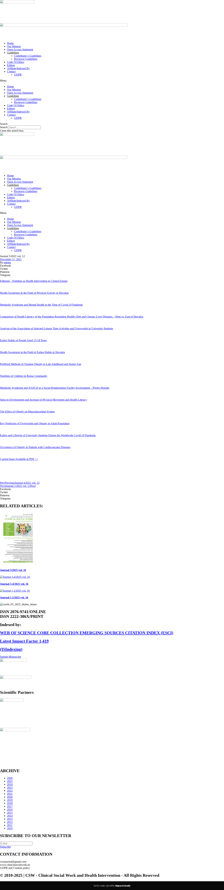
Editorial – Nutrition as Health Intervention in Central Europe (34, 280)
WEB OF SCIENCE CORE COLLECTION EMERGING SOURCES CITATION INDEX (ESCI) (86, 633)
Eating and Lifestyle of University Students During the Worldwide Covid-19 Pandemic (48, 435)
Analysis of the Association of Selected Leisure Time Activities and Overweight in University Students (56, 328)
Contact (11, 71)
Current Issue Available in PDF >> (19, 459)
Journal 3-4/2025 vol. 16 (14, 583)
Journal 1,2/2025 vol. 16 (14, 597)
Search (4, 127)
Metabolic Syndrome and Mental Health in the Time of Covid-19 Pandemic (41, 304)
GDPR (18, 74)
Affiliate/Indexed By (18, 68)
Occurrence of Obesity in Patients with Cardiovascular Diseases (35, 447)
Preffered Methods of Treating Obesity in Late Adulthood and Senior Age (40, 364)
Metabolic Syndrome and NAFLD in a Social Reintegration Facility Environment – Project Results (54, 387)
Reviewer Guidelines (25, 58)
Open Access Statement (20, 49)
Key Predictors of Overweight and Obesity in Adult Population (34, 423)
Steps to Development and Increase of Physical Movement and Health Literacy (43, 399)
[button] (112, 80)
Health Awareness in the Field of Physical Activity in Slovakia (34, 292)
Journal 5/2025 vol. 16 (13, 570)
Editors (11, 65)
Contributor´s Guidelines (27, 55)
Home (10, 43)
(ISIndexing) (11, 649)
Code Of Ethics (15, 62)
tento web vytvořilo (112, 885)
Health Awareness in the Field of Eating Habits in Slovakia (32, 352)
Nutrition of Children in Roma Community (23, 375)
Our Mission (14, 46)
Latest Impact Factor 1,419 (24, 641)
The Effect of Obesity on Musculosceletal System (27, 411)
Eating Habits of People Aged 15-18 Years (23, 340)
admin (7, 262)
